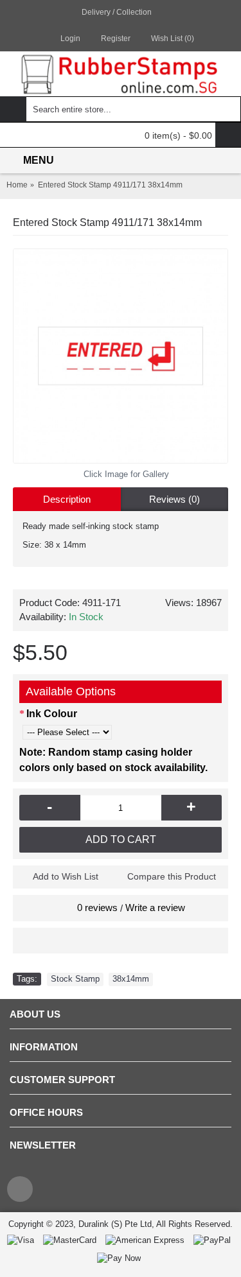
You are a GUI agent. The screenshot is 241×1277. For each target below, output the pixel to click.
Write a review (155, 907)
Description (67, 499)
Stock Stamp (75, 979)
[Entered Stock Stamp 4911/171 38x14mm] (120, 356)
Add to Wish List (65, 876)
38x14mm (130, 979)
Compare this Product (171, 876)
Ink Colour (51, 713)
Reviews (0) (174, 499)
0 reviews (97, 907)
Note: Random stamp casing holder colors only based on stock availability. (113, 760)
